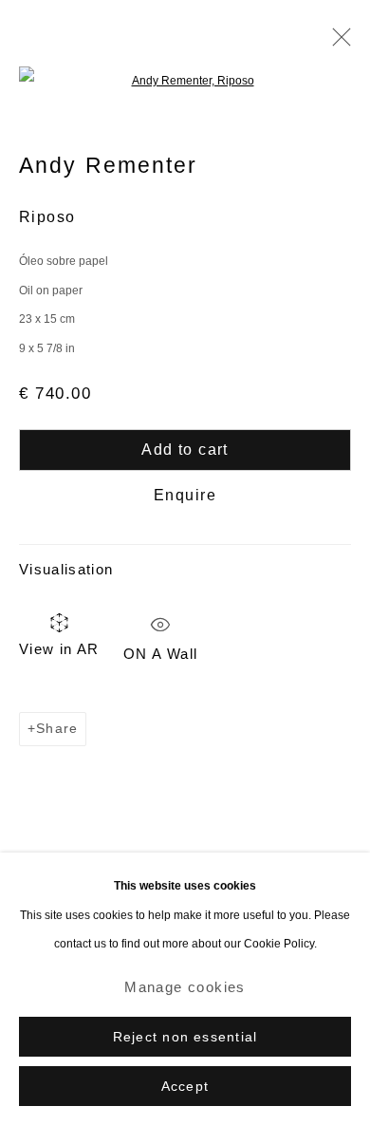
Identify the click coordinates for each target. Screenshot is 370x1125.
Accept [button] (185, 1086)
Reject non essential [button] (185, 1037)
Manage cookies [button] (184, 987)
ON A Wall (160, 649)
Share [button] (57, 729)
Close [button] (337, 42)
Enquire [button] (185, 495)
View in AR (59, 649)
